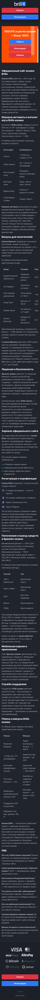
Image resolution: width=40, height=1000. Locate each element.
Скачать (20, 10)
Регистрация (20, 17)
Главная (20, 991)
